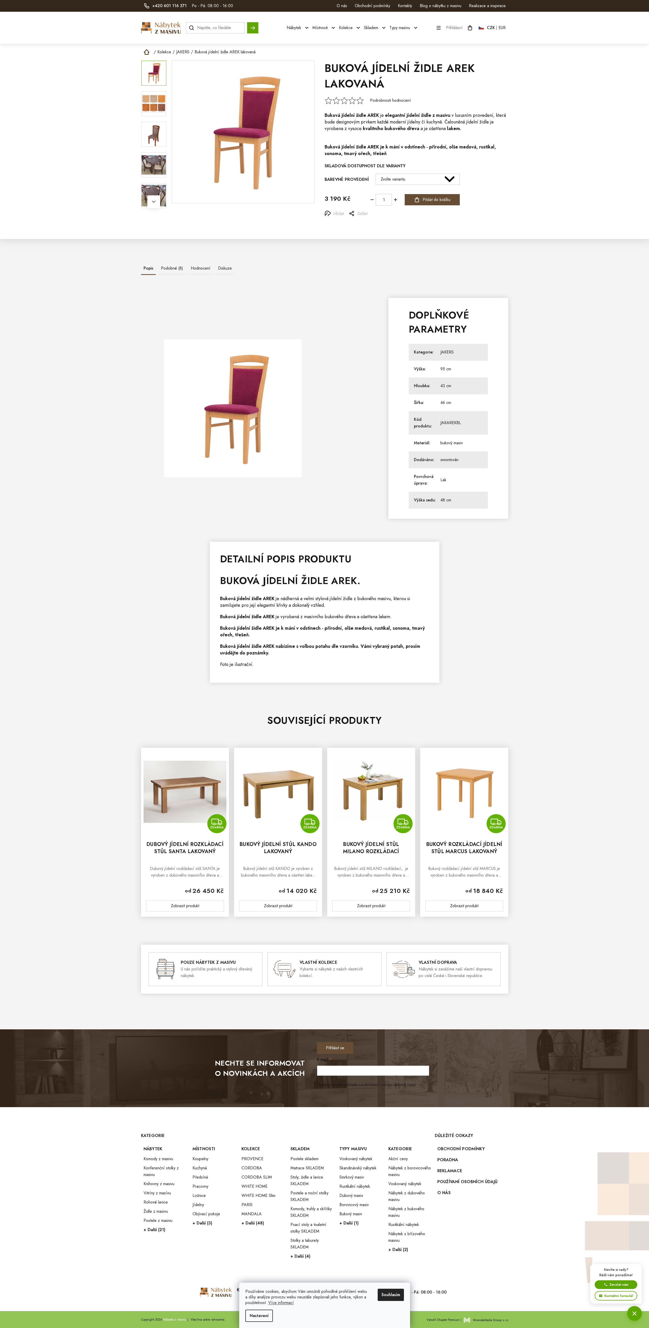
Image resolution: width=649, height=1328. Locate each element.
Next (153, 201)
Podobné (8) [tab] (172, 268)
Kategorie (400, 1149)
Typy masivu (353, 1149)
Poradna (447, 1160)
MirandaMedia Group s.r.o (490, 1320)
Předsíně (200, 1177)
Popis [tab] (148, 268)
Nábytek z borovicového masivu (409, 1171)
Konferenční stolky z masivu (161, 1171)
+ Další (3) (202, 1223)
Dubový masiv (351, 1195)
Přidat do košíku (436, 200)
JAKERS (447, 352)
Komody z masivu (158, 1159)
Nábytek (153, 1149)
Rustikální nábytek (354, 1186)
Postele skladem (304, 1159)
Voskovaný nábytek (355, 1159)
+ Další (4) (300, 1256)
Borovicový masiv (354, 1205)
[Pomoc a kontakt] (634, 1313)
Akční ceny (398, 1159)
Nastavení (259, 1316)
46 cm (445, 403)
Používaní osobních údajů (467, 1182)
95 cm (445, 369)
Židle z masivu (156, 1211)
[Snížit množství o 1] (372, 199)
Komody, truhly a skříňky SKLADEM (311, 1212)
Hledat (252, 25)
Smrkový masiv (351, 1177)
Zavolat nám (618, 1284)
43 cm (445, 386)
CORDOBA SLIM (256, 1177)
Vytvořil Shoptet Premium (443, 1320)
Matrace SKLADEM (307, 1168)
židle (361, 115)
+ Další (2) (398, 1250)
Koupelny (200, 1159)
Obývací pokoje (206, 1214)
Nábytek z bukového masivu (406, 1212)
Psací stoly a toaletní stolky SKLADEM (308, 1228)
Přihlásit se (335, 1048)
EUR (502, 28)
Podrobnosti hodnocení (390, 100)
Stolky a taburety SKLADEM (304, 1243)
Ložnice (199, 1195)
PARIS (246, 1205)
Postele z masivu (158, 1220)
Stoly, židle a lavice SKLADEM (306, 1180)
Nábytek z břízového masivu (406, 1237)
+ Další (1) (349, 1223)
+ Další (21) (154, 1230)
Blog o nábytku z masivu (440, 6)
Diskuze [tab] (225, 268)
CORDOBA (251, 1168)
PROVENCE (252, 1159)
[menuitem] (298, 28)
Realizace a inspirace (487, 6)
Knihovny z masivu (159, 1184)
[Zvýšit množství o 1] (395, 199)
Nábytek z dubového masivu (406, 1196)
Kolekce (250, 1149)
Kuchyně (200, 1168)
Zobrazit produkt (185, 906)
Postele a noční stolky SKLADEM (309, 1196)
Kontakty (405, 6)
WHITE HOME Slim (258, 1195)
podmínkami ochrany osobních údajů (388, 1084)
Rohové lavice (156, 1202)
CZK (491, 28)
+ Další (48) (252, 1223)
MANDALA (251, 1214)
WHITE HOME (254, 1186)
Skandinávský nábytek (357, 1168)
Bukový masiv (350, 1214)
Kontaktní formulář (618, 1295)
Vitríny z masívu (157, 1193)
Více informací (281, 1303)
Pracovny (200, 1186)
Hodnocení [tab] (200, 268)
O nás (342, 6)
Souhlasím (390, 1295)
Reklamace (449, 1171)
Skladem (300, 1149)
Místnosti (204, 1149)
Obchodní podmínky (372, 6)
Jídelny (198, 1205)
